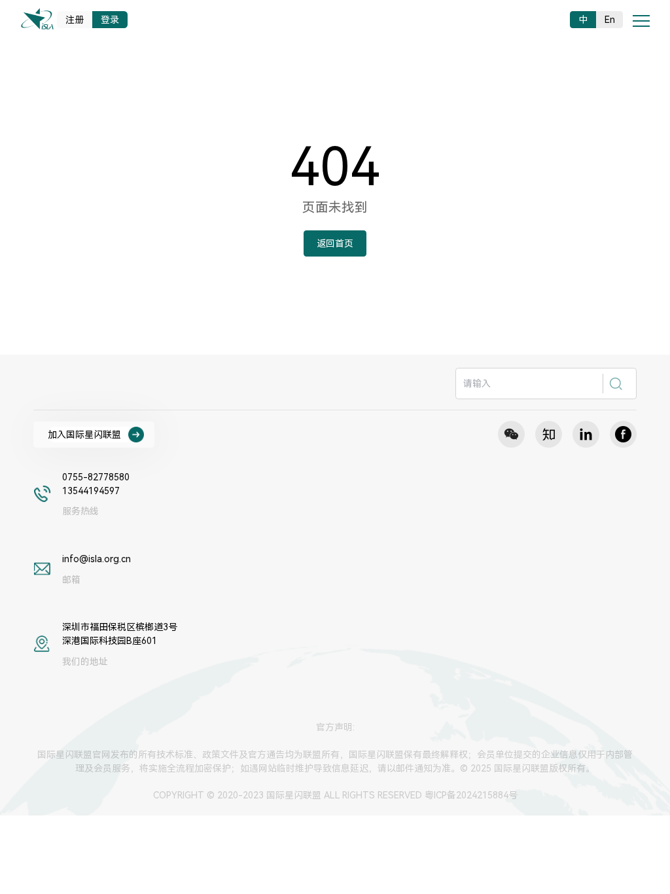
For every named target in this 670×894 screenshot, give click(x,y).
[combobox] (545, 383)
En (610, 19)
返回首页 (335, 243)
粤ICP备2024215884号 (471, 795)
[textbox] (530, 383)
